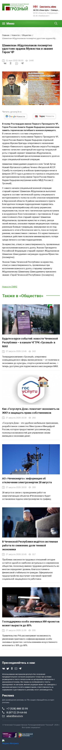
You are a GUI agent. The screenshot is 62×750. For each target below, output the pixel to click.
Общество (26, 35)
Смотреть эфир (48, 6)
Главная (5, 35)
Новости (16, 35)
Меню (10, 23)
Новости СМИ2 (9, 286)
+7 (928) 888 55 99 (17, 708)
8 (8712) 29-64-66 (16, 712)
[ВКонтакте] (5, 65)
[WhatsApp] (16, 65)
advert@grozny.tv (14, 716)
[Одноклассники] (11, 65)
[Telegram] (22, 65)
